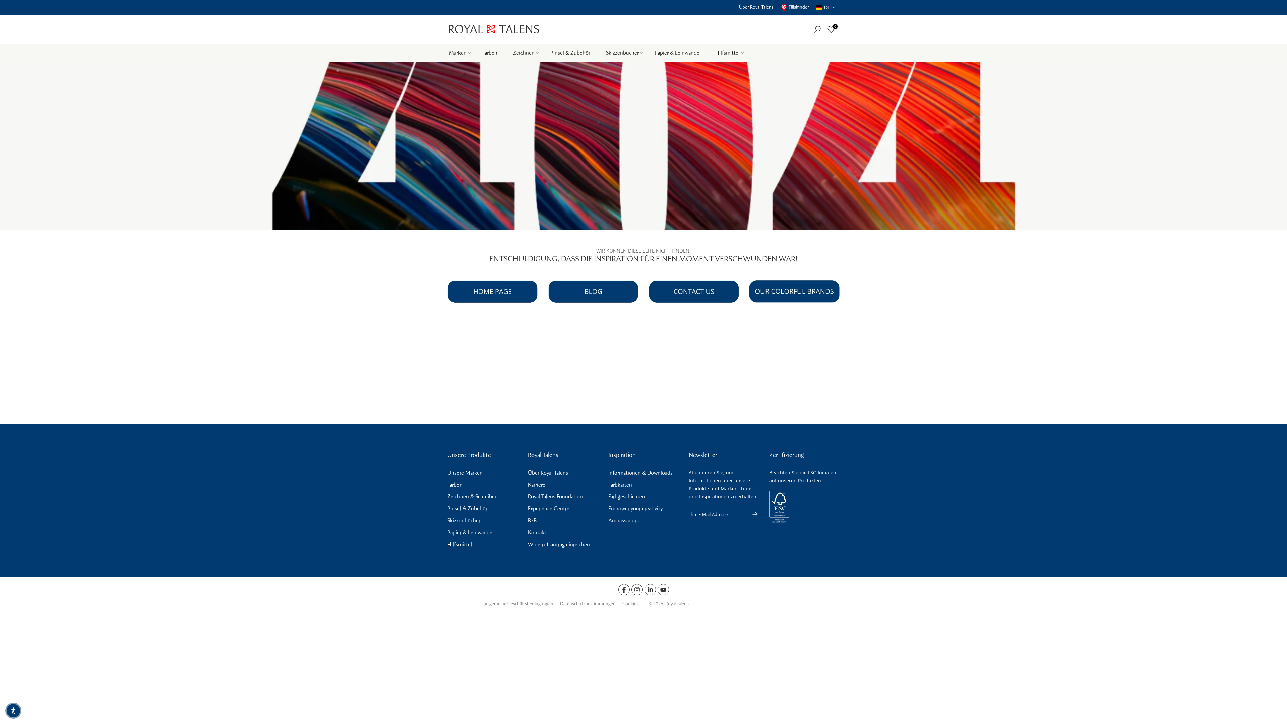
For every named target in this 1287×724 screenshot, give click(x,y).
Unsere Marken (465, 473)
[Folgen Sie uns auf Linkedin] (650, 589)
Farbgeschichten (626, 496)
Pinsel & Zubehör (570, 53)
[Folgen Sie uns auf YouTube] (663, 589)
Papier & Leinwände (677, 53)
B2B (532, 520)
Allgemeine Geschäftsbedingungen (518, 604)
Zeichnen (524, 53)
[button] (826, 7)
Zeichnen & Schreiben (472, 496)
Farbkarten (620, 485)
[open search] (817, 29)
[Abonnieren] (751, 514)
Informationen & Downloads (640, 473)
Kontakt (537, 532)
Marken (458, 53)
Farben (489, 53)
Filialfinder (799, 7)
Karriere (536, 485)
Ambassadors (623, 520)
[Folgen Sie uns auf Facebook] (624, 589)
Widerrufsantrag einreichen (559, 544)
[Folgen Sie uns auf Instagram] (637, 589)
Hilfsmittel (727, 53)
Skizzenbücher (622, 53)
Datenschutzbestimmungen (588, 604)
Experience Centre (548, 508)
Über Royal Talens (756, 7)
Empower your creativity (635, 508)
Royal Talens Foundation (555, 496)
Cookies (630, 604)
